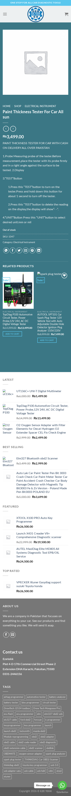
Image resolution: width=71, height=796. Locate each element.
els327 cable (10, 720)
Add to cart (12, 334)
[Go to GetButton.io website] (62, 792)
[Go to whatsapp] (62, 785)
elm (39, 714)
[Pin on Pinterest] (32, 250)
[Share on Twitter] (19, 250)
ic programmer (52, 720)
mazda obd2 (39, 731)
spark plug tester (12, 760)
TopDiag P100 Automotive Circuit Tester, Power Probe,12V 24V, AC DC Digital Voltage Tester (17, 319)
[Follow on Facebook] (6, 635)
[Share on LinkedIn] (39, 250)
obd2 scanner (36, 748)
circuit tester (49, 703)
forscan (38, 720)
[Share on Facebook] (13, 250)
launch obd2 (10, 731)
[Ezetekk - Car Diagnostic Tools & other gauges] (35, 14)
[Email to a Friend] (26, 250)
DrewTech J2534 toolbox (17, 708)
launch (48, 725)
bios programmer (30, 703)
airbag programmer (13, 697)
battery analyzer (57, 697)
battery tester (11, 703)
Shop (17, 106)
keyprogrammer (12, 725)
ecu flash (8, 714)
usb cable (28, 771)
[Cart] (66, 14)
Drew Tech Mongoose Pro (46, 708)
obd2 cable (9, 742)
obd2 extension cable (14, 748)
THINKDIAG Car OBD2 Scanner (41, 760)
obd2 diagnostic (48, 742)
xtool (59, 771)
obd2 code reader (27, 742)
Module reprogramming (16, 737)
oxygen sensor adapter (30, 754)
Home (7, 106)
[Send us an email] (13, 635)
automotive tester (36, 697)
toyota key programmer (35, 765)
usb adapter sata (12, 771)
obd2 (34, 737)
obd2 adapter (47, 737)
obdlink (50, 748)
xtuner (7, 777)
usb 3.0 (54, 765)
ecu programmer (24, 714)
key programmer (32, 725)
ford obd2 (25, 720)
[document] (35, 647)
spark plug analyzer (55, 754)
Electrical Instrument (40, 106)
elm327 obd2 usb (53, 714)
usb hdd (41, 771)
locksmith (25, 731)
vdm (50, 771)
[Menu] (5, 14)
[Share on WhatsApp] (6, 250)
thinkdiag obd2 (11, 765)
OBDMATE (9, 754)
